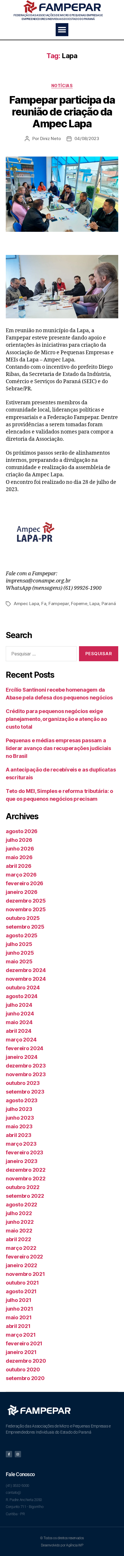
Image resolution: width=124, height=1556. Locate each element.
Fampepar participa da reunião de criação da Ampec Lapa (62, 111)
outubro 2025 (23, 918)
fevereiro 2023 (24, 1152)
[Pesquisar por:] (40, 655)
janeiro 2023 (21, 1161)
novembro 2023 (26, 1074)
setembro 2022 (25, 1196)
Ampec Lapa (26, 603)
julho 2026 (19, 840)
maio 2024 (19, 1022)
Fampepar (58, 603)
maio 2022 (19, 1231)
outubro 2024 (23, 987)
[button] (62, 29)
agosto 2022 (21, 1205)
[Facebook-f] (9, 1454)
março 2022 (21, 1248)
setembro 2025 (25, 927)
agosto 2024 (21, 996)
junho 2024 (20, 1014)
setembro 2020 (25, 1378)
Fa (43, 603)
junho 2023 (20, 1118)
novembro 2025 (26, 909)
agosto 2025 (21, 935)
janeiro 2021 (21, 1352)
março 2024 (21, 1040)
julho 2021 (18, 1300)
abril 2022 (18, 1239)
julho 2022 (19, 1213)
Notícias (62, 85)
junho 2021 (19, 1309)
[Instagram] (18, 1454)
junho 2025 (20, 953)
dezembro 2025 (26, 901)
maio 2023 (19, 1126)
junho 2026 (20, 849)
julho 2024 (19, 1005)
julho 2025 (19, 944)
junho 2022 (19, 1222)
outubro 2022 (23, 1187)
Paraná (109, 603)
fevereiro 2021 (24, 1343)
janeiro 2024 (21, 1057)
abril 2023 (18, 1135)
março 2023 (21, 1144)
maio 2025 (19, 961)
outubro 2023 (23, 1083)
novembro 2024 (26, 979)
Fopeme (79, 603)
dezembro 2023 (26, 1066)
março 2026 (21, 875)
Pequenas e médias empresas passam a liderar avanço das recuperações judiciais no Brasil (58, 748)
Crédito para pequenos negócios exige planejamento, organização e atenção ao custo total (56, 719)
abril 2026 (18, 866)
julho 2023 (19, 1109)
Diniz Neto (50, 138)
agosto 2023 (21, 1100)
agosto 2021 (21, 1291)
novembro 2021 (25, 1274)
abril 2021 (18, 1326)
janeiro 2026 (21, 892)
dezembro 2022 (26, 1170)
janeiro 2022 (21, 1265)
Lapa (94, 603)
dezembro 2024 (26, 970)
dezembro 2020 (26, 1361)
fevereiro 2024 (24, 1048)
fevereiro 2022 (24, 1257)
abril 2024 (18, 1031)
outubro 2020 (23, 1369)
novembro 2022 (26, 1178)
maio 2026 (19, 857)
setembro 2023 (25, 1092)
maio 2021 (19, 1317)
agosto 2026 (21, 831)
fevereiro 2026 (24, 883)
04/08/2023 (86, 138)
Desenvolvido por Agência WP (62, 1545)
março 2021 (20, 1335)
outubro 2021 (22, 1283)
